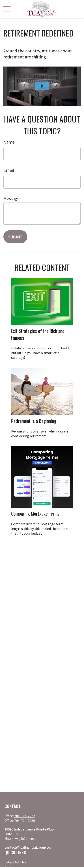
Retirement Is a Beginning (33, 420)
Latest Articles (15, 862)
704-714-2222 (24, 815)
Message (11, 198)
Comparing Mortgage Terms (35, 513)
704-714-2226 (24, 820)
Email (8, 170)
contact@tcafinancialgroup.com (28, 847)
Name (9, 142)
